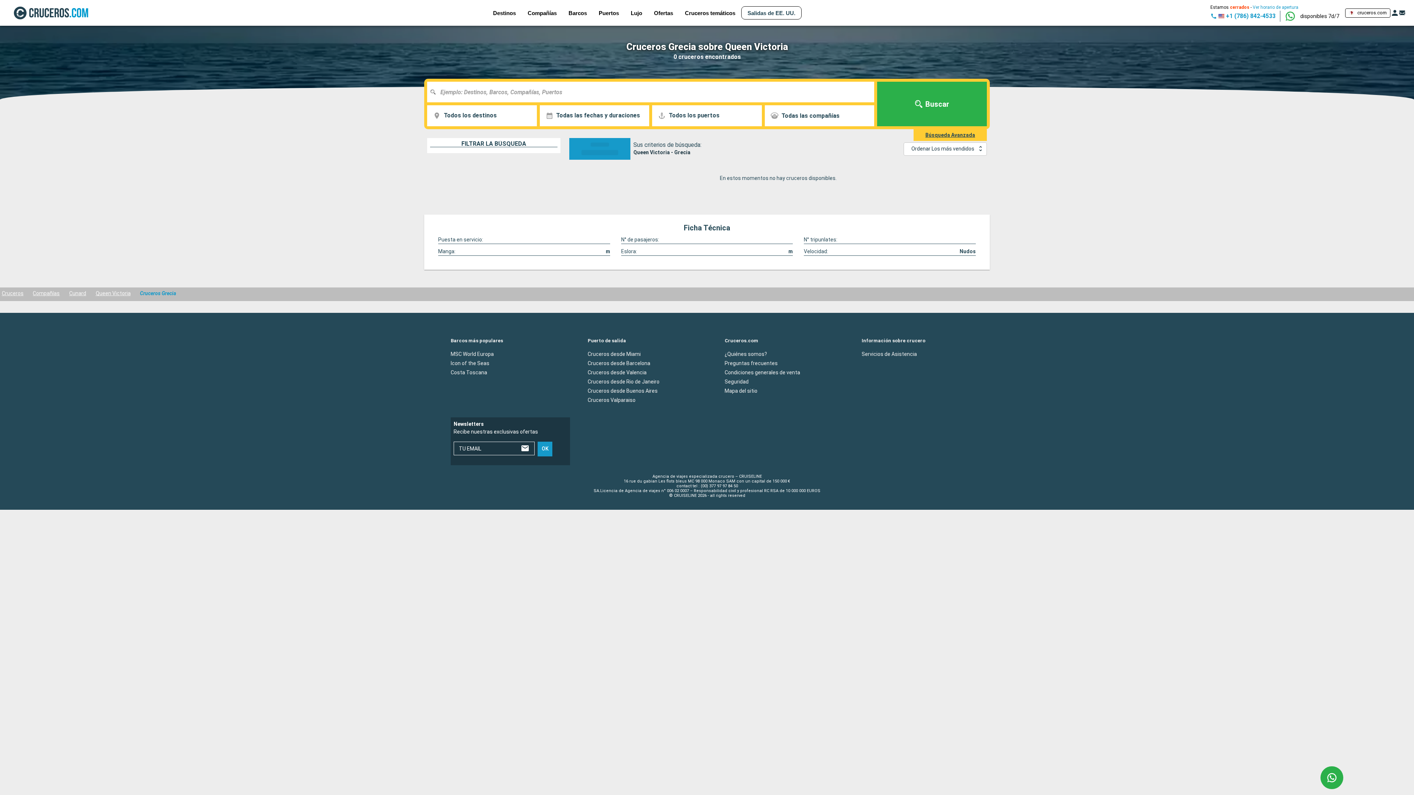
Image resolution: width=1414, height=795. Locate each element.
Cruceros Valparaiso (612, 400)
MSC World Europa (472, 354)
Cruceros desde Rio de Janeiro (623, 381)
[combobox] (653, 92)
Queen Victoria (113, 293)
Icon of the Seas (470, 363)
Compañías (46, 293)
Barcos (578, 13)
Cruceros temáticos (710, 13)
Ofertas (663, 13)
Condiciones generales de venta (762, 372)
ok (545, 449)
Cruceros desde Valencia (617, 372)
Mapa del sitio (741, 390)
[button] (1319, 16)
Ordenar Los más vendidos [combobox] (942, 149)
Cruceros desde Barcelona (619, 363)
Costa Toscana (469, 372)
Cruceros (13, 293)
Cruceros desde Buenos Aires (623, 390)
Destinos (504, 13)
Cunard (77, 293)
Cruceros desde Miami (614, 354)
